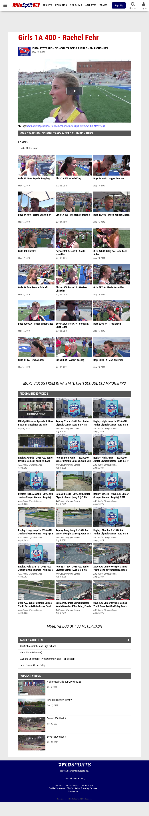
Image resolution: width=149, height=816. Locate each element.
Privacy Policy (72, 785)
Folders (23, 142)
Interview (84, 126)
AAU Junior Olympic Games (68, 428)
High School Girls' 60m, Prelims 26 (64, 681)
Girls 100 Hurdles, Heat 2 (59, 700)
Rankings (61, 5)
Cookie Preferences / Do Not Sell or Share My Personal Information (73, 790)
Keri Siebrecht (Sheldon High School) (38, 646)
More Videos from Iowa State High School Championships (74, 383)
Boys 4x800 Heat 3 (56, 718)
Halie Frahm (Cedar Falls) (32, 665)
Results (47, 5)
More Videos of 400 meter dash (74, 626)
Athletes (90, 5)
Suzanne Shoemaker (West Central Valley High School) (47, 658)
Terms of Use (87, 785)
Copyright (71, 771)
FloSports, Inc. (82, 771)
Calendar (76, 5)
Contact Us (58, 785)
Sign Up (118, 5)
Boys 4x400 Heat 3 (56, 736)
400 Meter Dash (97, 126)
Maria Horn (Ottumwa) (31, 652)
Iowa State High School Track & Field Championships (70, 48)
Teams (103, 5)
